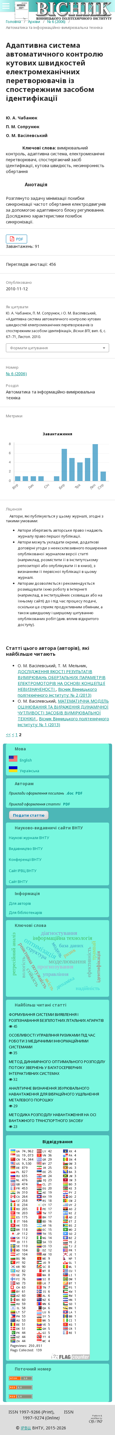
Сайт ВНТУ (18, 881)
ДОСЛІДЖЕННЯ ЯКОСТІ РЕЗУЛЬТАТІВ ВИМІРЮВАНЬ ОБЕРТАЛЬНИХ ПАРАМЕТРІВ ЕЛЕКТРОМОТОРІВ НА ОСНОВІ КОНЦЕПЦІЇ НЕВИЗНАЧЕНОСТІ (62, 680)
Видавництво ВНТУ (26, 848)
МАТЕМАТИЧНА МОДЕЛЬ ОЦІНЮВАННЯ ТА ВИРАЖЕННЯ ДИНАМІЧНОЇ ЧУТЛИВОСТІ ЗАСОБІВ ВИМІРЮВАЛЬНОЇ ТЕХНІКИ (63, 709)
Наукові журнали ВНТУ (29, 837)
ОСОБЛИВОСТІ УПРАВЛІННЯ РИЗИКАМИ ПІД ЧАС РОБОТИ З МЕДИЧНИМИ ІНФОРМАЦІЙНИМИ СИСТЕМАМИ (52, 1041)
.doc (70, 793)
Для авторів (20, 903)
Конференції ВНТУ (25, 859)
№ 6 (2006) (56, 21)
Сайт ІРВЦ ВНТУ (23, 870)
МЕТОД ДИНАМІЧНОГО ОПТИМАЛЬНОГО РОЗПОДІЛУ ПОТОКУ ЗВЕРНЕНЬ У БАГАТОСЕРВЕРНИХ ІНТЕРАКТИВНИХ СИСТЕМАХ (57, 1067)
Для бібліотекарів (25, 912)
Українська (29, 770)
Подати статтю (29, 815)
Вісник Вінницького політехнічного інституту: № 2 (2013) (57, 692)
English (25, 760)
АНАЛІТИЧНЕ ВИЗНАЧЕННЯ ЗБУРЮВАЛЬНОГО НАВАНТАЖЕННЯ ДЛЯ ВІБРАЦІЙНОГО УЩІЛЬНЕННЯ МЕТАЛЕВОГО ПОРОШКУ (54, 1094)
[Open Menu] (6, 6)
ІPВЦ (26, 1428)
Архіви (34, 21)
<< (8, 734)
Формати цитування (29, 347)
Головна (13, 21)
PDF (19, 239)
